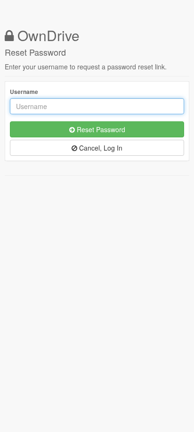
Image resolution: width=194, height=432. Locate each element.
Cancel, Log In (99, 147)
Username (24, 92)
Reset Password (100, 129)
